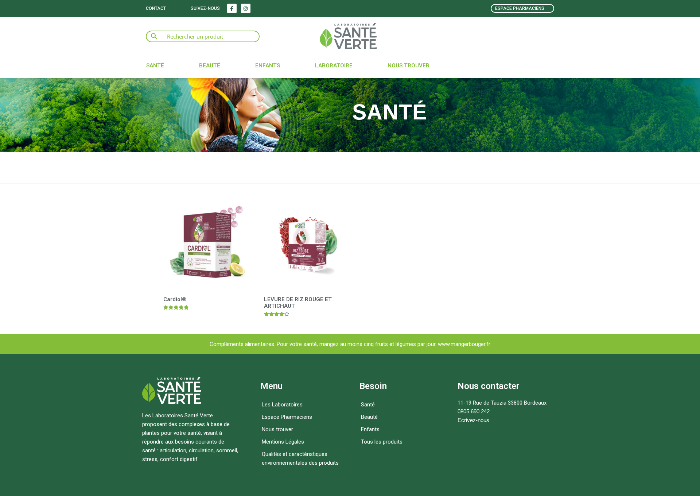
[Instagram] (245, 8)
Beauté (209, 65)
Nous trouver (408, 65)
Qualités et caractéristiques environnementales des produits (300, 458)
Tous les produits (381, 441)
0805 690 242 (474, 411)
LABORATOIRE (334, 65)
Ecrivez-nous (473, 420)
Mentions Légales (283, 441)
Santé (155, 65)
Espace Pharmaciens (287, 417)
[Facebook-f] (232, 8)
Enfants (267, 65)
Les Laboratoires (282, 404)
